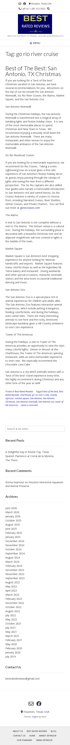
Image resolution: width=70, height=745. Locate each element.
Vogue (35, 716)
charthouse (25, 394)
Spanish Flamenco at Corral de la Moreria (29, 456)
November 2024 (14, 545)
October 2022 (13, 607)
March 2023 (12, 594)
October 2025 (13, 520)
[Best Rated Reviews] (35, 24)
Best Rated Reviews (24, 391)
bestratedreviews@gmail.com (22, 678)
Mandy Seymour (47, 735)
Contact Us (19, 735)
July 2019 (10, 656)
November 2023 (14, 574)
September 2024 (15, 553)
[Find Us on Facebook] (24, 3)
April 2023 (11, 590)
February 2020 (13, 648)
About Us (18, 731)
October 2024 (13, 549)
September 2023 (15, 578)
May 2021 (11, 631)
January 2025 (12, 537)
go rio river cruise (40, 394)
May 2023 (11, 586)
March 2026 (12, 512)
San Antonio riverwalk (26, 401)
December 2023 (14, 570)
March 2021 (12, 636)
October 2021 (13, 623)
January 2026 (12, 516)
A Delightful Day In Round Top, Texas (27, 452)
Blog (53, 731)
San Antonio (36, 398)
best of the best (50, 391)
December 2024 (14, 541)
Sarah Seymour (44, 740)
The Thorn (11, 460)
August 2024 (12, 557)
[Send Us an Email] (19, 3)
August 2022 (12, 611)
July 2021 (10, 627)
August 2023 (12, 582)
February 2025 (13, 532)
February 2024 (13, 565)
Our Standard (24, 740)
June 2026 (11, 508)
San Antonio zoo (46, 401)
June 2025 (11, 528)
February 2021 (13, 640)
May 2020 (11, 644)
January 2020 (12, 652)
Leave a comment (29, 405)
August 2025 (12, 524)
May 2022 (11, 619)
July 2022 (10, 615)
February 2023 (13, 598)
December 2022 (14, 603)
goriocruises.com (30, 207)
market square (22, 398)
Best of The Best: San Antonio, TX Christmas (33, 71)
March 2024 (12, 561)
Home (32, 735)
